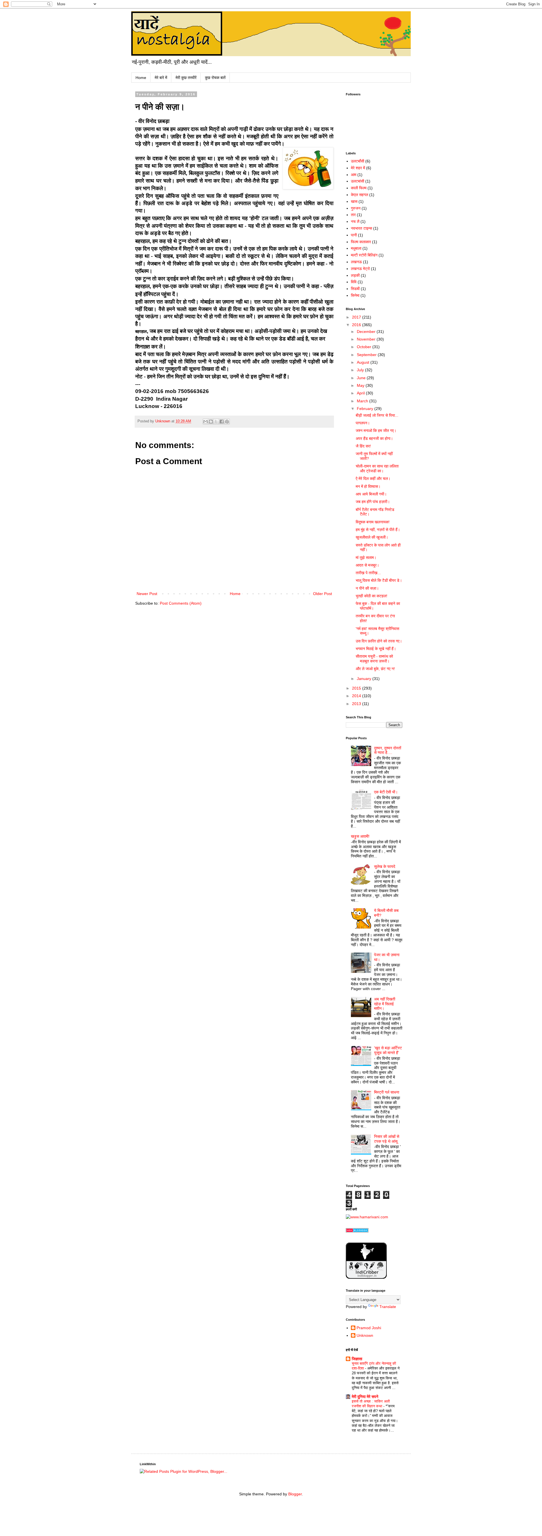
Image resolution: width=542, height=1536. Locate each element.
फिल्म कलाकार (361, 242)
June (362, 378)
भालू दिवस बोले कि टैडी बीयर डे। (379, 580)
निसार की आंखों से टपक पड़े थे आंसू (386, 1139)
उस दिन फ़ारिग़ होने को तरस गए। (379, 641)
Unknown (365, 1335)
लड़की (355, 275)
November (367, 339)
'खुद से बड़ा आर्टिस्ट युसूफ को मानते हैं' (388, 1050)
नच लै (355, 221)
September (367, 354)
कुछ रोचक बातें (215, 77)
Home (141, 77)
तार (353, 214)
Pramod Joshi (369, 1328)
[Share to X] (216, 421)
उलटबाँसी (357, 161)
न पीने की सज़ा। (367, 588)
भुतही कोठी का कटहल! (371, 596)
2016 (357, 324)
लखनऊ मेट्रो (360, 268)
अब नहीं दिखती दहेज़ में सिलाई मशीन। (384, 1004)
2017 (357, 317)
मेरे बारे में (161, 77)
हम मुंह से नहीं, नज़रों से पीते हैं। (378, 529)
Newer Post (147, 593)
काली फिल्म (358, 188)
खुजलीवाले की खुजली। (372, 537)
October (364, 346)
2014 (357, 696)
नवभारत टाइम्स (361, 228)
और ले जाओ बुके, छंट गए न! (375, 668)
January (364, 678)
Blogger (295, 1494)
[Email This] (205, 421)
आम (353, 174)
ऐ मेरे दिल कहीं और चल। (373, 478)
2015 (357, 688)
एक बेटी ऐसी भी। (386, 792)
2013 (357, 703)
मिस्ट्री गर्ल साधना (386, 1092)
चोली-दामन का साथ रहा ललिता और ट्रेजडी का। (377, 468)
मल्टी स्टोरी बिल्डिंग (364, 255)
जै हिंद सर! (363, 446)
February (365, 408)
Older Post (322, 593)
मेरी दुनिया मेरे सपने (365, 1396)
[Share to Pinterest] (227, 421)
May (361, 385)
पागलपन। (363, 423)
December (367, 331)
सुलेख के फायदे (384, 866)
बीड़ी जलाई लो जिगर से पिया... (377, 415)
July (361, 370)
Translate (387, 1306)
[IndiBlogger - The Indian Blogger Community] (366, 1277)
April (361, 393)
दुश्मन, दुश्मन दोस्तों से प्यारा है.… (387, 750)
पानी (354, 235)
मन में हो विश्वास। (368, 486)
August (363, 362)
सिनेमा (355, 295)
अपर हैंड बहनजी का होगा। (374, 438)
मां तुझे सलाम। (366, 557)
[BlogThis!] (211, 421)
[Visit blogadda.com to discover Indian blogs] (357, 1231)
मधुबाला (356, 248)
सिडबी (355, 288)
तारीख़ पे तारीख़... (368, 572)
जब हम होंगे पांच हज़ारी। (373, 501)
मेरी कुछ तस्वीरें (186, 77)
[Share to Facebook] (221, 421)
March (363, 401)
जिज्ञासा (357, 1359)
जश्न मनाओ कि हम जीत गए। (376, 430)
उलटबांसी (357, 181)
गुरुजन (355, 208)
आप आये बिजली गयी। (371, 494)
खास (354, 201)
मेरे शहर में (358, 168)
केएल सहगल (359, 194)
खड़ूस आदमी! (360, 836)
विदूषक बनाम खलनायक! (373, 522)
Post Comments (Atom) (181, 603)
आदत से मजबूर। (367, 565)
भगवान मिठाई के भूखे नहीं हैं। (376, 648)
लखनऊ (356, 262)
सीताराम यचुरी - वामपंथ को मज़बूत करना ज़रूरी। (374, 658)
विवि (354, 282)
